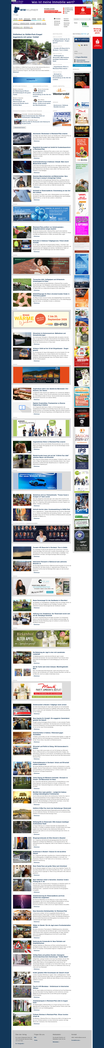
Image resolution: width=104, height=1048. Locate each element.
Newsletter (56, 25)
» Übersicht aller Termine (19, 127)
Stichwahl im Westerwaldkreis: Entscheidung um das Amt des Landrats (51, 191)
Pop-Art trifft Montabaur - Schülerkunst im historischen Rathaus (51, 987)
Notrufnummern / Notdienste (61, 105)
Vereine (33, 19)
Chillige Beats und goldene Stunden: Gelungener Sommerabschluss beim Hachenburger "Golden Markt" (50, 956)
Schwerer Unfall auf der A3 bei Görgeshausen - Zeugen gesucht (61, 40)
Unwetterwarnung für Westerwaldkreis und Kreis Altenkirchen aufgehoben (48, 897)
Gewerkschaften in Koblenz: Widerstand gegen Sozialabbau (48, 733)
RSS (35, 1037)
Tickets (75, 23)
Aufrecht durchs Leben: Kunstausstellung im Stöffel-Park (51, 509)
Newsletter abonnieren (59, 107)
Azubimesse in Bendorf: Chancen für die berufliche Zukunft (49, 852)
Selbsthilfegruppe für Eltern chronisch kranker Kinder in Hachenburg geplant (51, 295)
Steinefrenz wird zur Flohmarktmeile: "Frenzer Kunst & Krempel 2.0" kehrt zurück (51, 496)
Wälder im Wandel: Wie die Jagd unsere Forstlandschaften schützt (52, 926)
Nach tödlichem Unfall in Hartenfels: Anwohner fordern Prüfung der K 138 (51, 880)
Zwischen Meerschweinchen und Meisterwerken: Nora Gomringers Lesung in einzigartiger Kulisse (50, 177)
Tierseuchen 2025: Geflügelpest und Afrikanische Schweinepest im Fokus (49, 280)
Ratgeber (32, 23)
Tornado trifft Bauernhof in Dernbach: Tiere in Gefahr (50, 547)
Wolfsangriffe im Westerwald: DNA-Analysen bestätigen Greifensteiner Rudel (51, 823)
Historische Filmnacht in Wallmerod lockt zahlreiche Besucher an (50, 562)
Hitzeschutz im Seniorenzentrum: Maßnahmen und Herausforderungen (49, 334)
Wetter (44, 23)
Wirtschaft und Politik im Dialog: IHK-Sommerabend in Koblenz (50, 747)
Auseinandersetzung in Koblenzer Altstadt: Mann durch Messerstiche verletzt (51, 162)
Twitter (35, 1040)
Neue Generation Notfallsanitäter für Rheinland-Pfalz (50, 911)
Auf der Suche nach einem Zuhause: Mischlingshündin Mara (50, 667)
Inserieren (66, 18)
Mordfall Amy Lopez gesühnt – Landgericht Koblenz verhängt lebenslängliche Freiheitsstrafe (49, 793)
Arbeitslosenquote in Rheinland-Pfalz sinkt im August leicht (50, 1002)
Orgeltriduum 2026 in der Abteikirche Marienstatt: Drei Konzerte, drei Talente (50, 389)
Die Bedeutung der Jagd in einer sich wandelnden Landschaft (49, 653)
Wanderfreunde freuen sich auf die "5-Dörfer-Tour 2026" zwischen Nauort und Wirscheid (51, 456)
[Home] (14, 14)
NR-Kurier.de (57, 23)
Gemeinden (38, 23)
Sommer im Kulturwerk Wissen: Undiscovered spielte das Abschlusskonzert (42, 103)
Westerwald (18, 27)
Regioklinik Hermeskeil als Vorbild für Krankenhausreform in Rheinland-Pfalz (52, 148)
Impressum (66, 25)
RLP (43, 19)
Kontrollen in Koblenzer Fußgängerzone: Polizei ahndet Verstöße (51, 242)
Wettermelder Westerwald (82, 61)
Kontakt (65, 26)
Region (15, 19)
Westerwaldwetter (80, 60)
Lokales (15, 23)
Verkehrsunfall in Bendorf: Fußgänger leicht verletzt (50, 705)
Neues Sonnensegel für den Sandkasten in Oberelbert (50, 600)
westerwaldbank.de (81, 65)
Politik (21, 19)
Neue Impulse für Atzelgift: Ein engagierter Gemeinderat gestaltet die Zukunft (51, 719)
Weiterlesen (16, 72)
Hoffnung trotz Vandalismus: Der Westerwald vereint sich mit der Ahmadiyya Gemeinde (51, 614)
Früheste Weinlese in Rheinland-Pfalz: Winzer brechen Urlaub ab (50, 1015)
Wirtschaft (27, 19)
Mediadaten (66, 20)
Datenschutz (67, 23)
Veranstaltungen (24, 23)
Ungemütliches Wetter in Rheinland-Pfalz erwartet (49, 442)
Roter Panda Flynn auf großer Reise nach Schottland (50, 866)
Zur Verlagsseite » (19, 1043)
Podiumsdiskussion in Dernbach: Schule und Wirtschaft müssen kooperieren (51, 763)
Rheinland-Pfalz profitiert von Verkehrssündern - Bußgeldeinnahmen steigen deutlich (48, 228)
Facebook (58, 18)
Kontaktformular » (76, 1040)
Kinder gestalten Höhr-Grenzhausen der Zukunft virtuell (51, 973)
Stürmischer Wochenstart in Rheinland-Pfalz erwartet (50, 134)
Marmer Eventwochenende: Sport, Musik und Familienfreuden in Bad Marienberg (33, 116)
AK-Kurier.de (57, 21)
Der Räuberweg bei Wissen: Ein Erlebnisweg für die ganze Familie (22, 92)
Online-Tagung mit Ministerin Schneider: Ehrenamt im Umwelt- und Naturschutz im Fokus (50, 778)
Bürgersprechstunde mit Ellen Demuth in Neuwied (49, 838)
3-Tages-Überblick (81, 57)
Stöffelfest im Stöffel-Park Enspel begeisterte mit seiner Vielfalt (27, 35)
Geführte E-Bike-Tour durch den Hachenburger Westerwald (52, 808)
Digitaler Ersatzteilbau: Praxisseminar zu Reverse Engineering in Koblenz (49, 404)
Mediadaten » (56, 1042)
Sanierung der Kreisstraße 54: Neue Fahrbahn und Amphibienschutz (49, 942)
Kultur (39, 19)
